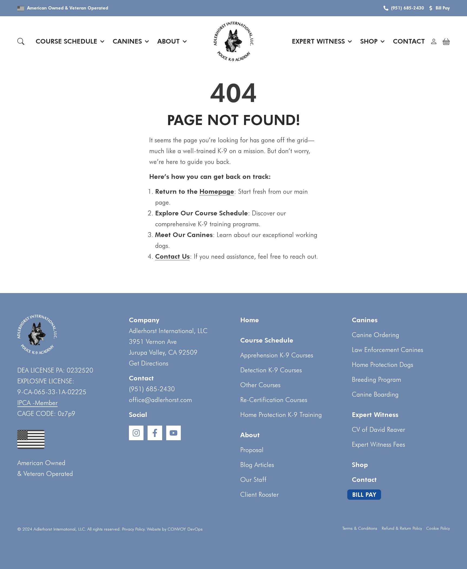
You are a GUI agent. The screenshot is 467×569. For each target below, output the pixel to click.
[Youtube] (173, 433)
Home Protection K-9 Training (281, 415)
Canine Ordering (375, 335)
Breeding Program (376, 379)
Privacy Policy (133, 529)
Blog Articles (257, 465)
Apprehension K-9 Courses (276, 355)
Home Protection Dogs (382, 365)
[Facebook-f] (155, 433)
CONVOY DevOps (185, 529)
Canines (127, 41)
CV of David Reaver (378, 429)
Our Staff (253, 480)
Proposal (251, 450)
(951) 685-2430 (152, 389)
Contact (409, 41)
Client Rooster (259, 494)
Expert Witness (318, 41)
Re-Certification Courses (273, 400)
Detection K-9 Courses (271, 370)
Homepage (216, 191)
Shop (369, 41)
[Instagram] (136, 433)
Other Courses (260, 385)
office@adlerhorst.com (160, 400)
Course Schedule (66, 41)
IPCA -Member (37, 403)
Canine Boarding (375, 394)
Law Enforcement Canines (387, 350)
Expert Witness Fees (378, 444)
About (168, 41)
